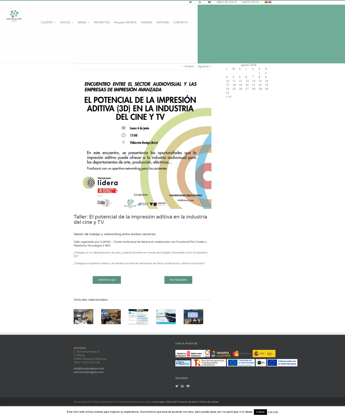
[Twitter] (176, 387)
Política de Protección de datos (182, 403)
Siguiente (203, 66)
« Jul (228, 96)
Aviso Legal (158, 403)
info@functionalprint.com (89, 370)
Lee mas (273, 411)
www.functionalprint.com (89, 373)
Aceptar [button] (260, 412)
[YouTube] (188, 387)
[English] (269, 2)
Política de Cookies (209, 403)
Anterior (189, 66)
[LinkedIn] (182, 387)
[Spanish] (266, 2)
